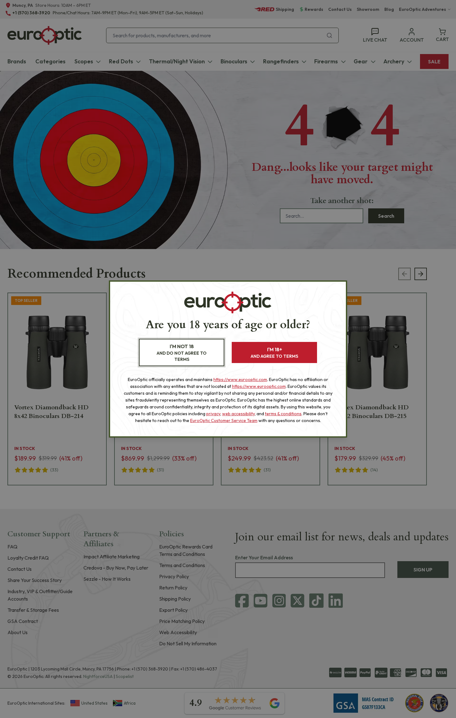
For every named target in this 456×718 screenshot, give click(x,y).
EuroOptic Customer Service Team (223, 420)
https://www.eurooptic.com (240, 379)
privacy (213, 413)
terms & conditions (283, 413)
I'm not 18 (182, 352)
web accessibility (238, 413)
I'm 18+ (274, 352)
